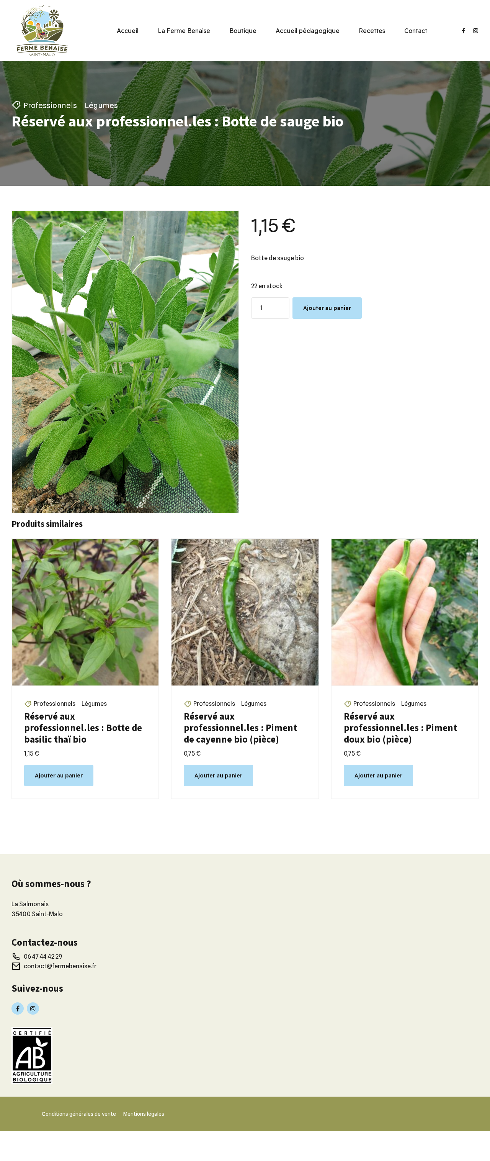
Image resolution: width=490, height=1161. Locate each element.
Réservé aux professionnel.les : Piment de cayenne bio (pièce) (240, 728)
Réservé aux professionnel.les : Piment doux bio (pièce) (400, 728)
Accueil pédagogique (308, 30)
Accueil (128, 30)
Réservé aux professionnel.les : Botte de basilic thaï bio (83, 728)
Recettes (372, 30)
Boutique (242, 30)
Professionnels (50, 105)
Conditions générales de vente (79, 1114)
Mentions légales (143, 1114)
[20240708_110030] (85, 612)
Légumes (101, 105)
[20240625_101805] (245, 612)
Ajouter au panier (327, 308)
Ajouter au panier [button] (59, 775)
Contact (415, 30)
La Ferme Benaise (184, 30)
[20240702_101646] (405, 612)
